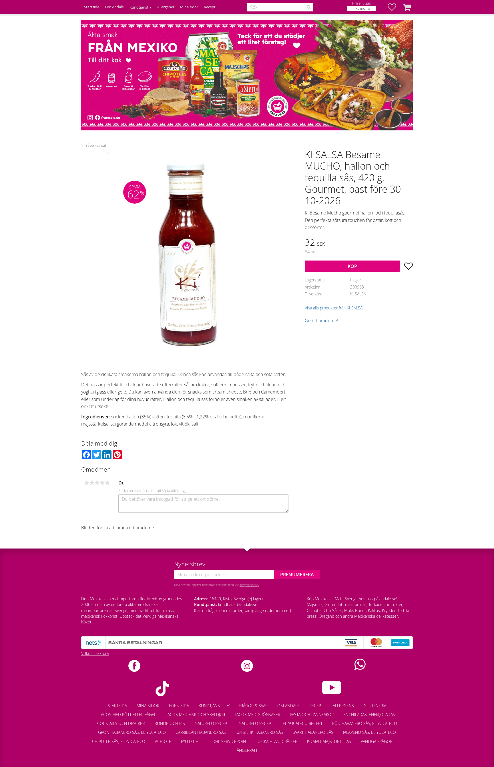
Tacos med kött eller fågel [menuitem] (127, 714)
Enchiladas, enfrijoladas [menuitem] (369, 714)
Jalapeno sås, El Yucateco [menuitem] (369, 732)
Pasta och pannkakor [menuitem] (312, 714)
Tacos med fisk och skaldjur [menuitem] (195, 714)
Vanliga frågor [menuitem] (376, 741)
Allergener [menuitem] (165, 7)
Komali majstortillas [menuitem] (329, 741)
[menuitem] (402, 739)
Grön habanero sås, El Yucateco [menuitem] (132, 732)
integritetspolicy (249, 585)
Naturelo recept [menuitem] (212, 723)
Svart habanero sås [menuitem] (313, 732)
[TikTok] (162, 688)
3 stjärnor (96, 482)
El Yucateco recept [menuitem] (302, 723)
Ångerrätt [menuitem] (247, 750)
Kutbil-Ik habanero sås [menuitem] (259, 732)
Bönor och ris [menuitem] (169, 723)
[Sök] (309, 7)
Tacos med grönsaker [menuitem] (257, 714)
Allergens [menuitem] (343, 705)
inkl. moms (361, 8)
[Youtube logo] (331, 687)
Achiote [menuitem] (163, 741)
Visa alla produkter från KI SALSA (333, 308)
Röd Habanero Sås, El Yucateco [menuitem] (364, 723)
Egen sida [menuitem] (179, 705)
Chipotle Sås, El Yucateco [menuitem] (118, 741)
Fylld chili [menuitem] (192, 741)
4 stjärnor (102, 482)
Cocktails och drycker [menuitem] (121, 723)
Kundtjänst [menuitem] (139, 7)
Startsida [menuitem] (91, 7)
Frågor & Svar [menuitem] (253, 705)
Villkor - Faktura (95, 653)
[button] (395, 7)
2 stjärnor (91, 482)
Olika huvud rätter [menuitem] (277, 741)
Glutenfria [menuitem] (375, 705)
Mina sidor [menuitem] (189, 7)
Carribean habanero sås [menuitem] (201, 732)
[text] (359, 243)
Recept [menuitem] (210, 7)
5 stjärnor (107, 482)
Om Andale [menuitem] (114, 7)
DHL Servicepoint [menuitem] (230, 741)
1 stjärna (86, 482)
